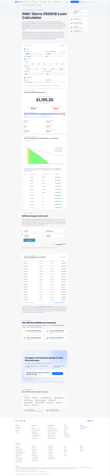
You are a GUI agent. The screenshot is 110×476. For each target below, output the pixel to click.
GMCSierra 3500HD (40, 402)
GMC (26, 5)
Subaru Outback (35, 458)
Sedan (65, 447)
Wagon (65, 455)
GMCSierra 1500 (52, 400)
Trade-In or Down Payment (50, 51)
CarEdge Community (35, 428)
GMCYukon (26, 405)
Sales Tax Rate (48, 71)
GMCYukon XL (35, 405)
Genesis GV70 (34, 449)
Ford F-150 (34, 447)
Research (50, 1)
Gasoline (81, 449)
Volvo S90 (50, 453)
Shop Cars (27, 1)
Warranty (17, 431)
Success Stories (67, 435)
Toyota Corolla (50, 447)
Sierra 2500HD (31, 5)
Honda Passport (35, 455)
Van (64, 453)
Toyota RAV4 (50, 450)
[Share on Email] (36, 141)
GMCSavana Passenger (40, 400)
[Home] (23, 5)
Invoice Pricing (50, 427)
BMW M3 (17, 447)
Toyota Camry (50, 445)
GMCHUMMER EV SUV (58, 397)
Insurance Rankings (51, 433)
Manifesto (66, 433)
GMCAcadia (26, 397)
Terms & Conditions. (31, 474)
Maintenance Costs (51, 436)
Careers (65, 430)
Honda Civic (34, 453)
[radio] (27, 64)
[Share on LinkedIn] (30, 141)
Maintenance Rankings (52, 438)
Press (65, 431)
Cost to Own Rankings (36, 435)
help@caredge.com (84, 427)
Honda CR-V (34, 452)
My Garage (18, 428)
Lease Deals (34, 436)
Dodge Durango (19, 461)
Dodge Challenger (19, 458)
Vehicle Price (26, 51)
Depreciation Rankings (52, 428)
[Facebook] (24, 420)
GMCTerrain (59, 402)
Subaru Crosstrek (35, 460)
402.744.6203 (82, 428)
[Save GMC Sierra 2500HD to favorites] (86, 12)
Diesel (81, 450)
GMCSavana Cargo (28, 400)
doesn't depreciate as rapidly (48, 38)
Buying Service (35, 1)
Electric (81, 445)
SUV (65, 445)
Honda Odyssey (35, 457)
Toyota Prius (50, 449)
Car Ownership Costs (36, 430)
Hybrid (81, 447)
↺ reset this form (62, 45)
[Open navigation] (93, 2)
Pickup (65, 449)
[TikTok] (18, 420)
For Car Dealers (67, 436)
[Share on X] (34, 141)
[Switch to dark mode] (87, 2)
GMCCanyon (35, 397)
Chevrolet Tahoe (19, 453)
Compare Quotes (56, 373)
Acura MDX (18, 445)
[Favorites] (90, 2)
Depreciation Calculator (52, 431)
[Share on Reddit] (32, 141)
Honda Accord (34, 450)
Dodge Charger (19, 460)
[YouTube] (16, 420)
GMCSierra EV (50, 402)
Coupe (65, 452)
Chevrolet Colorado (19, 449)
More (67, 1)
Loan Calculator (35, 438)
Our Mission (66, 427)
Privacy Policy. (37, 474)
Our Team (66, 428)
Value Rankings (35, 433)
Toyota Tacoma (51, 452)
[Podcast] (20, 420)
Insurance (17, 430)
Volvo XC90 (50, 455)
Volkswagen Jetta (51, 458)
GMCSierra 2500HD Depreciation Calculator (36, 308)
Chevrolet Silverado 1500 (20, 452)
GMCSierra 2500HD (28, 402)
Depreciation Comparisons (53, 430)
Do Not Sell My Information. (45, 474)
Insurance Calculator (52, 435)
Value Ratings (34, 431)
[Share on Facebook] (28, 141)
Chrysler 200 (18, 455)
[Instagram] (22, 420)
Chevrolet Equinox (19, 450)
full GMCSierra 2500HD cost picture (38, 325)
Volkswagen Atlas (51, 457)
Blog (32, 427)
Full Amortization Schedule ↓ (59, 302)
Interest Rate (26, 71)
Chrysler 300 (18, 457)
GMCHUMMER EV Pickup (46, 397)
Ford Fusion (34, 445)
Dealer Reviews (57, 1)
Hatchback (66, 450)
